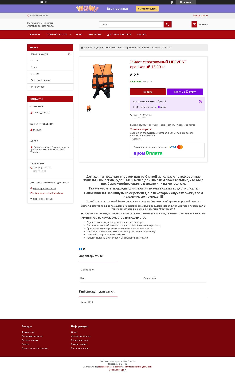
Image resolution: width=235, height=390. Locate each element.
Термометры (28, 332)
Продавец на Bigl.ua (117, 364)
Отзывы (35, 73)
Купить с (179, 91)
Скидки (141, 34)
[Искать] (168, 24)
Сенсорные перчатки (32, 336)
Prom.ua (131, 361)
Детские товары (30, 340)
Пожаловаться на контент (110, 367)
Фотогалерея (37, 86)
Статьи (34, 60)
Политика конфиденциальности (137, 367)
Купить (148, 91)
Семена (25, 344)
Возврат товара (79, 344)
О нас (79, 34)
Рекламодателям (79, 340)
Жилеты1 (110, 47)
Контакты (95, 34)
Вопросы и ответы (80, 348)
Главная (35, 34)
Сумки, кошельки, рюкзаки (35, 348)
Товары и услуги (56, 34)
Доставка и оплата (119, 34)
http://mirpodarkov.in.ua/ (44, 188)
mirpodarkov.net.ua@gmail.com (48, 193)
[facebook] (80, 249)
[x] (84, 249)
